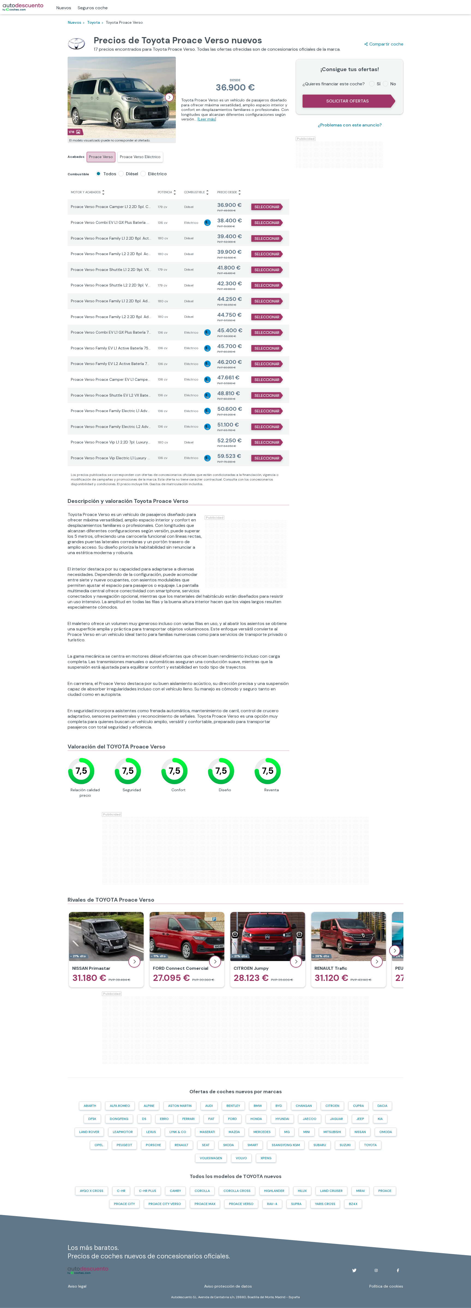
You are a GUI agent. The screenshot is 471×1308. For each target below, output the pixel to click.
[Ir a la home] (23, 7)
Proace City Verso (165, 1204)
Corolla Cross (237, 1191)
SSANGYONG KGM (286, 1145)
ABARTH (90, 1106)
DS (144, 1119)
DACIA (382, 1106)
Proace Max (205, 1204)
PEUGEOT (124, 1145)
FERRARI (188, 1119)
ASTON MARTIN (180, 1106)
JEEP (360, 1119)
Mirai (360, 1191)
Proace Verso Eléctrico (140, 156)
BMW (258, 1106)
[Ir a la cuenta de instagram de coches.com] (376, 1270)
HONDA (256, 1119)
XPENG (266, 1158)
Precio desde (227, 192)
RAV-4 (272, 1204)
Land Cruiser (331, 1191)
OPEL (99, 1145)
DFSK (92, 1119)
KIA (380, 1119)
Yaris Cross (325, 1204)
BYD (279, 1106)
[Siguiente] (394, 950)
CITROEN (332, 1106)
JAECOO (309, 1119)
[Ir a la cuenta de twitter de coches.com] (354, 1270)
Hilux (302, 1191)
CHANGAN (304, 1106)
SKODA (228, 1145)
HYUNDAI (282, 1119)
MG (287, 1132)
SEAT (206, 1145)
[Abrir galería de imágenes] (169, 97)
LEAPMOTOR (123, 1132)
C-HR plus (147, 1191)
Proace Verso (101, 156)
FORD (232, 1119)
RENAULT (181, 1145)
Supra (296, 1204)
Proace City (124, 1204)
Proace (384, 1191)
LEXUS (151, 1132)
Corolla (202, 1191)
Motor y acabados (86, 192)
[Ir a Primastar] (106, 949)
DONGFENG (119, 1119)
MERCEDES (262, 1132)
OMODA (385, 1132)
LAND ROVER (89, 1132)
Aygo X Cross (91, 1191)
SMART (252, 1145)
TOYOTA (370, 1145)
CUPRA (358, 1106)
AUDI (209, 1106)
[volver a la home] (88, 1270)
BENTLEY (233, 1106)
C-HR (121, 1191)
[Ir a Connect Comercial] (187, 949)
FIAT (211, 1119)
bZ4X (353, 1204)
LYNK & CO (178, 1132)
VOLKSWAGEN (211, 1158)
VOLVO (241, 1158)
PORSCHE (153, 1145)
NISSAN (360, 1132)
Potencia (165, 192)
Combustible (194, 192)
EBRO (164, 1119)
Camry (175, 1191)
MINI (306, 1132)
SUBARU (319, 1145)
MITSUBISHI (332, 1132)
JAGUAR (336, 1119)
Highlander (274, 1191)
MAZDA (234, 1132)
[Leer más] (207, 119)
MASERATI (207, 1132)
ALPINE (149, 1106)
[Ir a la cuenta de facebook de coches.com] (397, 1270)
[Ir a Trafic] (348, 949)
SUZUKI (345, 1145)
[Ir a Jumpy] (267, 949)
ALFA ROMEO (120, 1106)
